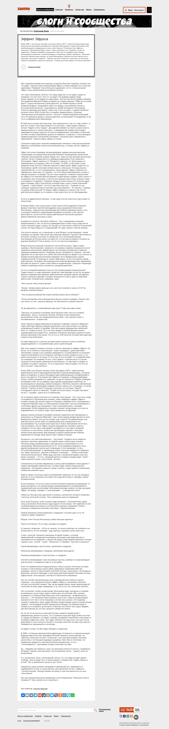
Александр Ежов (41, 31)
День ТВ (47, 721)
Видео (89, 9)
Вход (130, 10)
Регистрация (139, 10)
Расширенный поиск (104, 710)
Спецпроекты (99, 9)
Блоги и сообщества (45, 9)
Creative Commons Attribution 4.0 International (134, 725)
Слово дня (79, 9)
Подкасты (69, 9)
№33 (129, 709)
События (59, 9)
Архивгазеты (137, 709)
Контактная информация (31, 721)
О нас (19, 721)
